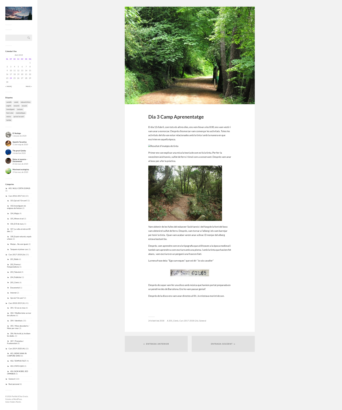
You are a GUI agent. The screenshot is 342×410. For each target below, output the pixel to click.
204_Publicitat (15, 277)
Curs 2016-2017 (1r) (17, 196)
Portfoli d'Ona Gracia (20, 396)
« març (8, 86)
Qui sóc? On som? (17, 298)
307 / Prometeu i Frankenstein (15, 342)
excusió (24, 106)
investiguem (10, 109)
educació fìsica (25, 102)
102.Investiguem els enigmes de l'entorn (16, 207)
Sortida (8, 120)
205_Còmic (14, 282)
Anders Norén (15, 402)
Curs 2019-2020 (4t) (17, 348)
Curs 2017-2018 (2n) (17, 254)
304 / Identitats (16, 321)
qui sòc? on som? (19, 116)
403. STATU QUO (17, 366)
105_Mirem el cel (17, 219)
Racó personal (14, 384)
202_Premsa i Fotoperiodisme (14, 265)
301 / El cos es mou (17, 308)
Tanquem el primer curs (19, 249)
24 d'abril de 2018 (156, 320)
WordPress (17, 399)
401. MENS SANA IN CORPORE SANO (17, 354)
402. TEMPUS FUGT (18, 361)
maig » (29, 86)
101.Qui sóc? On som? (18, 201)
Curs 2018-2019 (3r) (17, 303)
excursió (16, 106)
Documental (15, 288)
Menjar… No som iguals (19, 244)
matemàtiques (20, 113)
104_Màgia (14, 213)
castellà (8, 102)
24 (11, 78)
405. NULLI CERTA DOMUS (19, 188)
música (8, 116)
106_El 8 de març (17, 224)
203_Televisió (15, 272)
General (12, 379)
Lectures (20, 109)
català (16, 102)
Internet (13, 293)
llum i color (9, 113)
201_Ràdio (14, 259)
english (8, 106)
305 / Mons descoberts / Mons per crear (18, 327)
